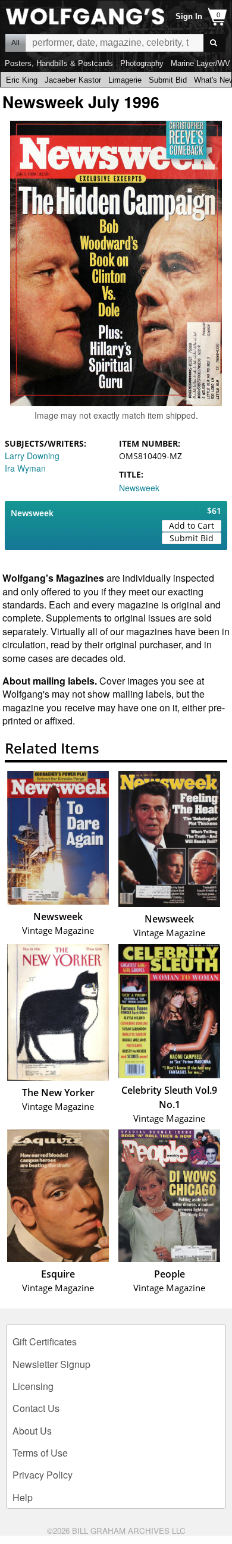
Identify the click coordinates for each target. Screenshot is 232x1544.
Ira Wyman (25, 468)
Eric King (21, 80)
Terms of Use (40, 1453)
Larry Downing (32, 456)
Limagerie (125, 80)
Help (22, 1497)
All (15, 43)
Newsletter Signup (51, 1364)
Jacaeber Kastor (73, 80)
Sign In (188, 16)
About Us (32, 1431)
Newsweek (139, 488)
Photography (142, 63)
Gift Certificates (44, 1341)
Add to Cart (191, 525)
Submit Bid (168, 80)
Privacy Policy (42, 1475)
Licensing (33, 1386)
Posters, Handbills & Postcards (59, 63)
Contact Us (35, 1408)
